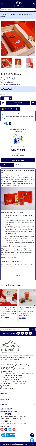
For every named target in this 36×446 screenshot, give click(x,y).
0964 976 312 (5, 414)
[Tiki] (9, 429)
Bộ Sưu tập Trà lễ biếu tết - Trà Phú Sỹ (27, 308)
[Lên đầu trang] (32, 430)
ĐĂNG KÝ (32, 329)
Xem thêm (18, 275)
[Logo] (18, 4)
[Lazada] (5, 429)
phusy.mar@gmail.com (9, 388)
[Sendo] (13, 429)
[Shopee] (1, 429)
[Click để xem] (18, 38)
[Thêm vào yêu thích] (33, 103)
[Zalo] (18, 333)
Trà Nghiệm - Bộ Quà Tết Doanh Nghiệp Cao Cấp (8, 308)
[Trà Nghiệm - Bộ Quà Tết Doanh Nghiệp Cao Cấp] (8, 297)
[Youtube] (26, 333)
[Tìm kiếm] (34, 9)
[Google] (30, 333)
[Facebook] (22, 333)
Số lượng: (3, 95)
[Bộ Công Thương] (7, 435)
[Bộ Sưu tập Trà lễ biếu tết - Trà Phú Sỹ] (27, 297)
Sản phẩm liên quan (10, 285)
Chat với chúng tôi (18, 160)
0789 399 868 (18, 150)
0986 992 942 (5, 421)
